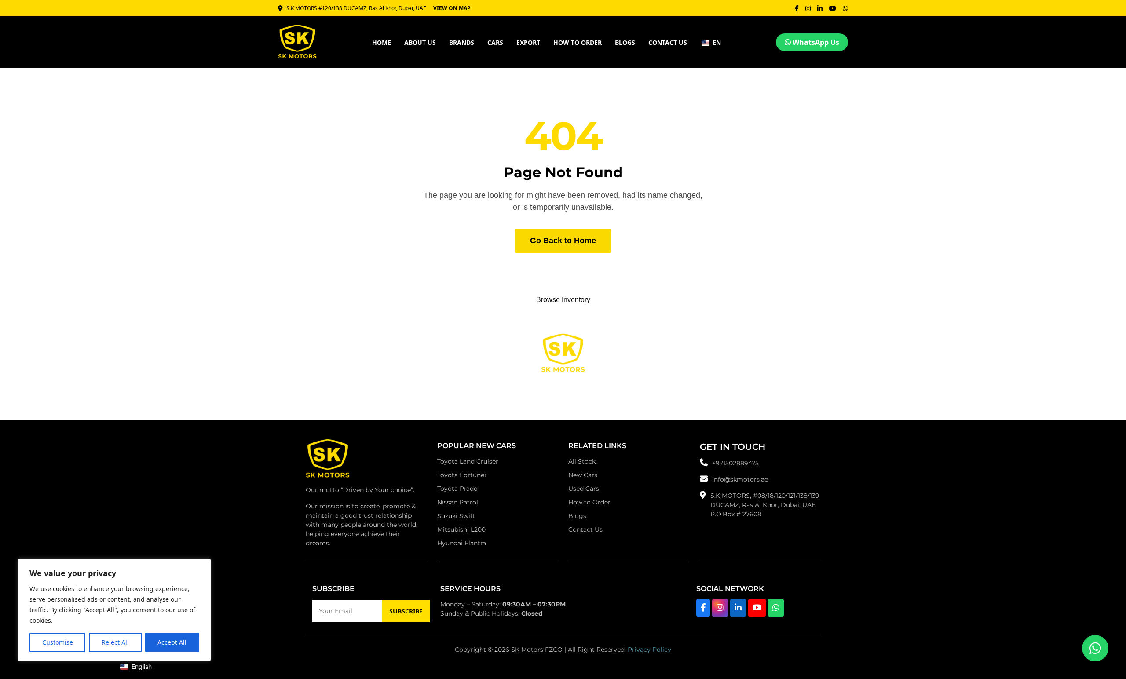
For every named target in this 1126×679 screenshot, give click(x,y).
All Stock (582, 461)
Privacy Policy (649, 649)
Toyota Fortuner (462, 475)
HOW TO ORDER (577, 42)
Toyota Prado (457, 489)
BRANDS (461, 42)
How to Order (589, 502)
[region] (114, 610)
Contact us (667, 42)
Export (528, 42)
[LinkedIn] (820, 8)
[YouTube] (832, 8)
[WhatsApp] (845, 8)
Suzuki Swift (456, 516)
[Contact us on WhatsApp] (1095, 648)
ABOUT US (420, 42)
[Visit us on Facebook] (703, 608)
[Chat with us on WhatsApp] (776, 608)
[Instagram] (808, 8)
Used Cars (583, 489)
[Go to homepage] (328, 461)
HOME (381, 42)
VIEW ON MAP (452, 8)
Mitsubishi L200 (461, 529)
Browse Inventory (563, 299)
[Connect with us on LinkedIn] (738, 608)
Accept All (171, 642)
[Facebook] (797, 8)
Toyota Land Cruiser (467, 461)
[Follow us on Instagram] (720, 608)
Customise (57, 642)
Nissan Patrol (457, 502)
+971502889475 (735, 463)
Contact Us (585, 529)
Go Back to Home (563, 240)
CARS (495, 42)
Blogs (625, 42)
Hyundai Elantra (461, 543)
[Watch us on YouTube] (757, 608)
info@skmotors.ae (740, 479)
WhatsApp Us (815, 42)
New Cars (582, 475)
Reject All (115, 642)
